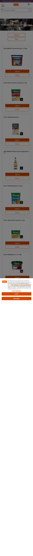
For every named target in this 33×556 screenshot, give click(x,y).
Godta (16, 294)
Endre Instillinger (16, 290)
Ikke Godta (16, 298)
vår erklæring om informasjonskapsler (21, 285)
